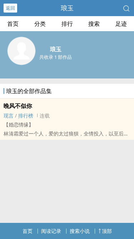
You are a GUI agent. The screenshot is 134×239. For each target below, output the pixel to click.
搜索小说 (80, 231)
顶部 (107, 231)
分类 (40, 24)
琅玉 (67, 8)
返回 (10, 8)
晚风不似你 (18, 106)
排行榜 (25, 115)
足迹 (121, 24)
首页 (13, 24)
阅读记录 (51, 231)
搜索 (94, 24)
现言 (9, 115)
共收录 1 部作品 (55, 57)
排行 (67, 24)
